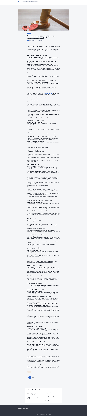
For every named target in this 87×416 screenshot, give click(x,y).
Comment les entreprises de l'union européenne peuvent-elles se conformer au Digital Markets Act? (51, 399)
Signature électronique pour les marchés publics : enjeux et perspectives (51, 396)
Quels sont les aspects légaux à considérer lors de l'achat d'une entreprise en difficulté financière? (34, 397)
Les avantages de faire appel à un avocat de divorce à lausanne (51, 393)
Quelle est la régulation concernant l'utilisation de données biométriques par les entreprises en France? (34, 393)
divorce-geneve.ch (48, 93)
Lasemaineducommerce (23, 408)
